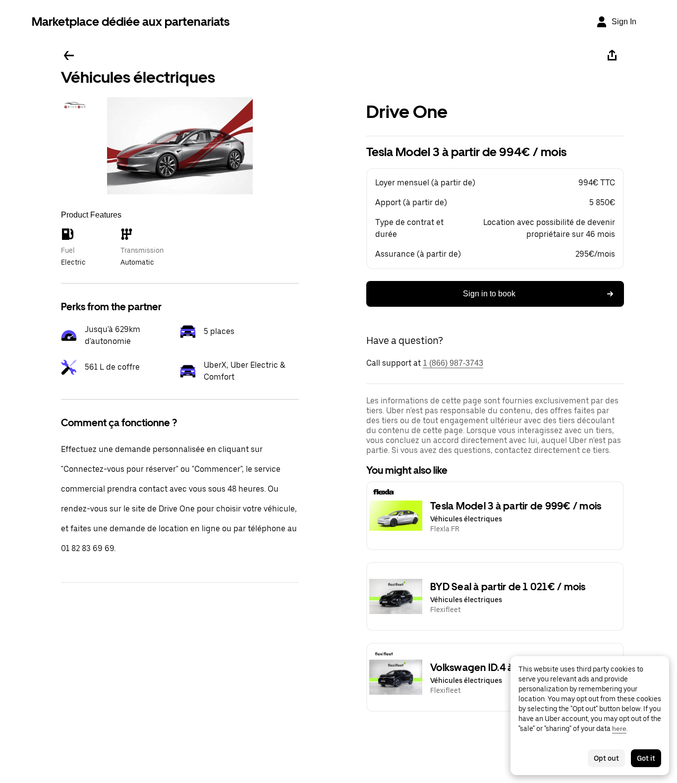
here (619, 728)
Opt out (606, 758)
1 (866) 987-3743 (453, 363)
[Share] (612, 55)
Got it (646, 758)
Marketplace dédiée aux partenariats (130, 21)
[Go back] (69, 55)
